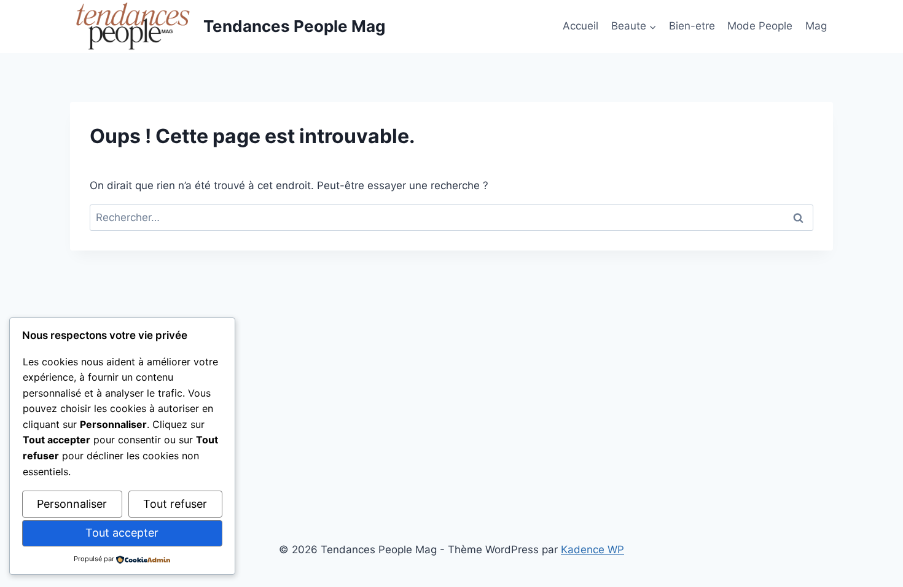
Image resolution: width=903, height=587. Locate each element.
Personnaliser (72, 503)
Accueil (580, 26)
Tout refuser (175, 503)
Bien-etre (692, 26)
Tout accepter (121, 532)
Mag (816, 26)
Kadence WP (592, 549)
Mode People (759, 26)
